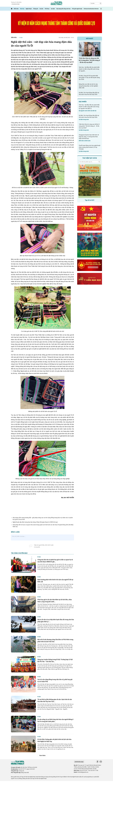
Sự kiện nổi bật (15, 4)
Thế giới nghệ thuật (77, 8)
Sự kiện (53, 8)
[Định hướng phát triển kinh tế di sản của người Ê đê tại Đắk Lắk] (23, 584)
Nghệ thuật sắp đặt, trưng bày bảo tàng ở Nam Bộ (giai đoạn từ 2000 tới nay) (35, 522)
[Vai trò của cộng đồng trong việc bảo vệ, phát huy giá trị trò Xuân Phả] (23, 684)
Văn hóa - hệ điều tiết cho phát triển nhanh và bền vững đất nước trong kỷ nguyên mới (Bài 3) (89, 106)
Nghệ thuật (29, 8)
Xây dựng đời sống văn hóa (63, 8)
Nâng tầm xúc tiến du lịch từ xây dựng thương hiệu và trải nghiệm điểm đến (88, 86)
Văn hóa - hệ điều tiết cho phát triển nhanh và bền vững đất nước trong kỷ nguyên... (89, 69)
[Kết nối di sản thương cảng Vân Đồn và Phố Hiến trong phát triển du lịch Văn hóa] (23, 644)
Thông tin (35, 8)
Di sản (21, 37)
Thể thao (47, 8)
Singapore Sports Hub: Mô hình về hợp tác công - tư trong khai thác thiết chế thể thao (89, 136)
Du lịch (41, 8)
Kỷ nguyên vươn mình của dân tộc (87, 110)
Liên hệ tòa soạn (79, 761)
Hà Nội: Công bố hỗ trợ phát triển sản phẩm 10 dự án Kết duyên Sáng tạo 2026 (89, 77)
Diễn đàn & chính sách (84, 140)
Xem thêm (42, 755)
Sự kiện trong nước (84, 119)
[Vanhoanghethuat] (11, 8)
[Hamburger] (101, 9)
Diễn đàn (16, 8)
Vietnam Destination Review (91, 8)
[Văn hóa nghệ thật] (17, 764)
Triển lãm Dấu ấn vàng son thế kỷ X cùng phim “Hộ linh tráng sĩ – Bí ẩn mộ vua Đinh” (89, 60)
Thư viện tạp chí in (89, 158)
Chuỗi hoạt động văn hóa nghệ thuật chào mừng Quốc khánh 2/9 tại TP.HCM (89, 147)
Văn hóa (22, 8)
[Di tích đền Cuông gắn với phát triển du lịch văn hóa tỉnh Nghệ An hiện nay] (23, 744)
